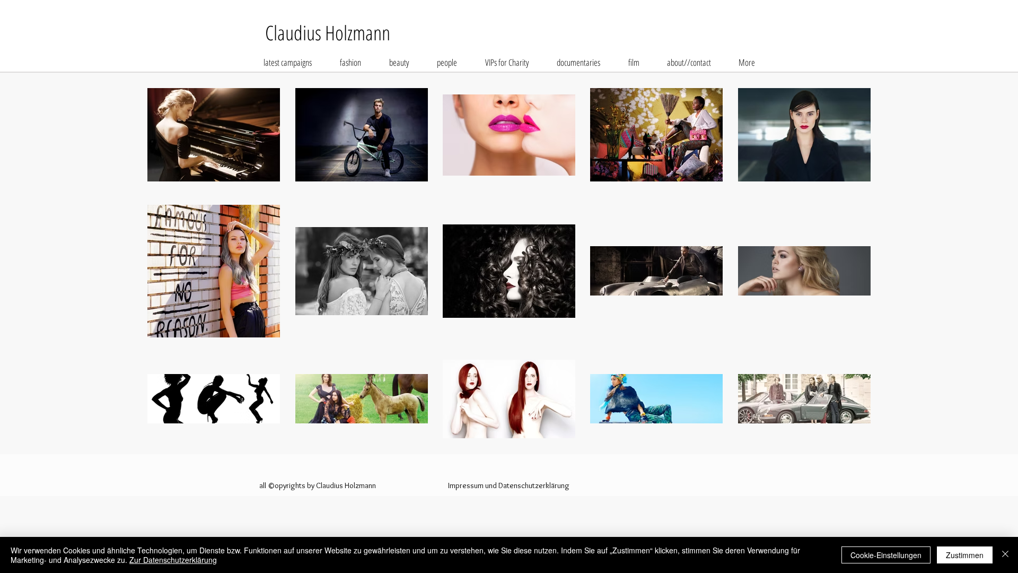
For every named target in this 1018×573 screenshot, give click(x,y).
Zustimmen (965, 555)
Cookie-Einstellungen (886, 555)
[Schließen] (1005, 555)
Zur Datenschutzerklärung (173, 559)
